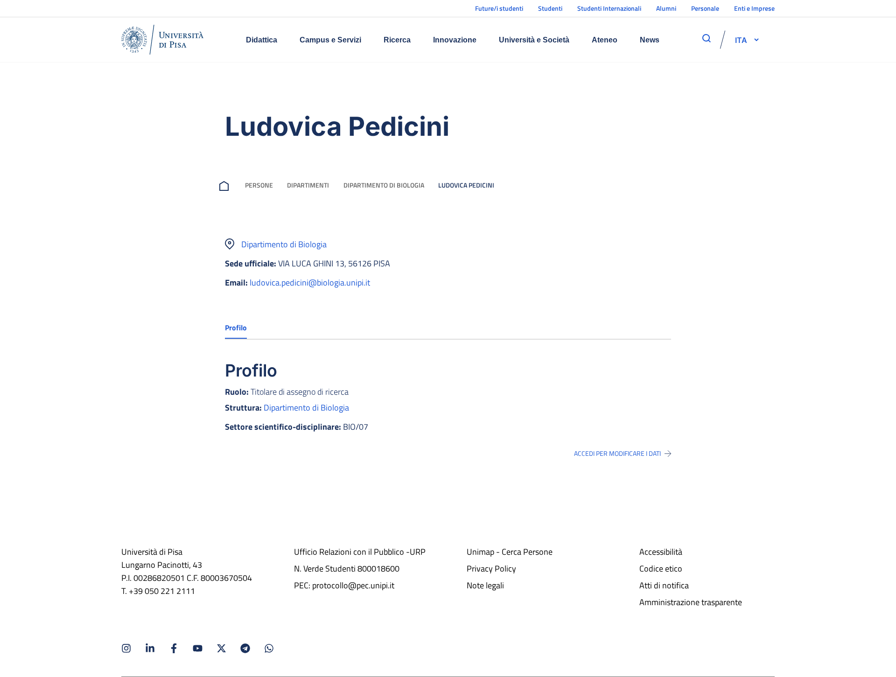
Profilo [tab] (236, 327)
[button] (741, 40)
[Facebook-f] (174, 648)
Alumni (666, 8)
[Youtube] (198, 648)
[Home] (162, 40)
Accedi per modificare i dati (617, 453)
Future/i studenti (499, 8)
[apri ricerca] (706, 38)
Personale (705, 8)
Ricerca (397, 40)
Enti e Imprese (754, 8)
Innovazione (454, 40)
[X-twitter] (221, 648)
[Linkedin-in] (150, 648)
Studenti (550, 8)
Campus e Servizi (330, 40)
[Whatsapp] (269, 648)
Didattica (261, 40)
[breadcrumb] (225, 185)
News (649, 40)
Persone (259, 185)
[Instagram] (126, 648)
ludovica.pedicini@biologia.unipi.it (310, 282)
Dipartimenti (308, 185)
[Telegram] (245, 648)
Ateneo (604, 40)
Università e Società (534, 40)
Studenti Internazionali (609, 8)
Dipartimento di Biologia (383, 185)
